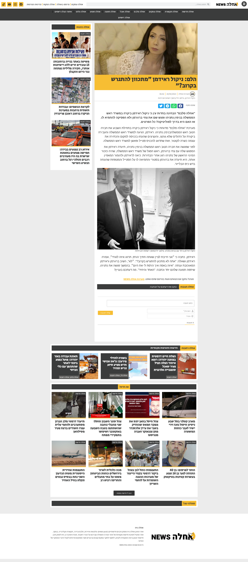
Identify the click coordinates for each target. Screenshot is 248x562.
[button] (180, 106)
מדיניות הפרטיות (34, 4)
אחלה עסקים (77, 4)
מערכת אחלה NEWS (133, 279)
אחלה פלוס (81, 11)
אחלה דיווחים (124, 17)
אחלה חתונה (110, 11)
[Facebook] (21, 4)
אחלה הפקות (49, 4)
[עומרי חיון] (227, 4)
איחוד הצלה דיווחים (63, 11)
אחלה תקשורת (171, 11)
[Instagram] (15, 4)
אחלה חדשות (188, 11)
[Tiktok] (3, 4)
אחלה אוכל (125, 11)
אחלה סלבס (139, 11)
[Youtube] (9, 4)
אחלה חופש (95, 11)
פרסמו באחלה (63, 4)
